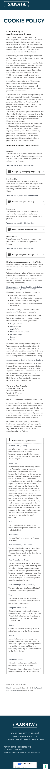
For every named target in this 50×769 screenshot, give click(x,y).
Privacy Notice (10, 747)
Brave (12, 337)
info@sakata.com (33, 739)
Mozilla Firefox (15, 326)
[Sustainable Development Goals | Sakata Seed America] (25, 725)
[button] (45, 5)
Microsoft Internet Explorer (20, 332)
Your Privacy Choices (27, 764)
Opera (12, 340)
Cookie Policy (23, 747)
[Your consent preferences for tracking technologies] (45, 766)
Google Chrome (16, 324)
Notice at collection (21, 767)
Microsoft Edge (16, 334)
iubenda (8, 688)
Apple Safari (14, 329)
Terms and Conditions (13, 749)
